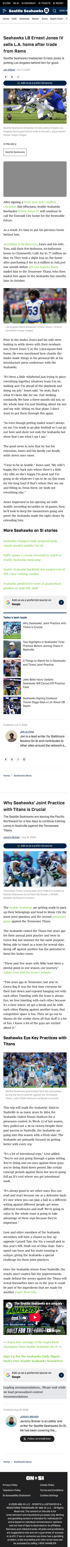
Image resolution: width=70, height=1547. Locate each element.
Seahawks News (23, 776)
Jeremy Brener (11, 837)
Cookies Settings (49, 1495)
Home (6, 19)
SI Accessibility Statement (17, 1495)
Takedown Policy (12, 1490)
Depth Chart (56, 19)
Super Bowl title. (26, 1292)
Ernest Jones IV (28, 211)
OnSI (14, 19)
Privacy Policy (10, 1485)
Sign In (63, 11)
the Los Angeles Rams (43, 267)
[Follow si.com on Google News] (61, 602)
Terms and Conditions (51, 1490)
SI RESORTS (59, 3)
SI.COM (7, 3)
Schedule (24, 19)
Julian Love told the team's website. (27, 972)
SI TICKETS (44, 3)
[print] (24, 759)
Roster (35, 19)
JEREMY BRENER (29, 1417)
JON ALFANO (27, 732)
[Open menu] (5, 11)
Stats (45, 19)
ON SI (16, 3)
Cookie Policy (47, 1485)
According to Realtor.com (20, 244)
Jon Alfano (9, 70)
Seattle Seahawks (15, 152)
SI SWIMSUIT (29, 3)
